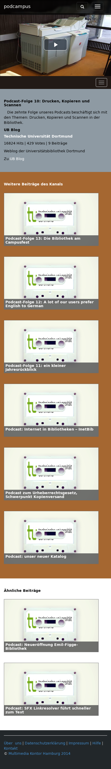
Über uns (12, 743)
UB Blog (17, 159)
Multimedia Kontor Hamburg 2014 (39, 753)
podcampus (17, 6)
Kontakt (11, 748)
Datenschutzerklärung (45, 743)
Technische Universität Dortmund (38, 136)
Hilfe (96, 743)
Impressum (79, 743)
